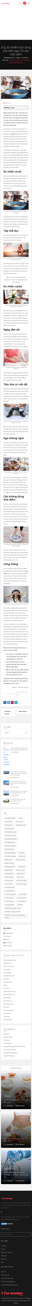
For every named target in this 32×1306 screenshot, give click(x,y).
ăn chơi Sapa (22, 894)
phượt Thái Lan (20, 870)
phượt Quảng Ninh (10, 866)
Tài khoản (6, 1040)
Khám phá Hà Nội (21, 825)
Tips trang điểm (8, 1010)
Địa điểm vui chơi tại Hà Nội (12, 911)
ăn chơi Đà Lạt (22, 901)
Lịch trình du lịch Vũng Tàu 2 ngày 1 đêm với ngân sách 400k (18, 783)
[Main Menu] (29, 3)
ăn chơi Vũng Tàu (9, 901)
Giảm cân (8, 103)
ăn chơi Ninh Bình (9, 887)
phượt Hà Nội (8, 859)
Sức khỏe (8, 946)
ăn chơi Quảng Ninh (10, 894)
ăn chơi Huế (20, 877)
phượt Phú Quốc (9, 863)
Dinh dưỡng (7, 973)
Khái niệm (6, 988)
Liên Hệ (3, 1272)
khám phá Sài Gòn (10, 842)
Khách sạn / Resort (6, 1252)
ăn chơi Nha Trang (21, 884)
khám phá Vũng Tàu (10, 846)
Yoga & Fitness (7, 1020)
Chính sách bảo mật (9, 1049)
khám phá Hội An (9, 828)
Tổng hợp (6, 1016)
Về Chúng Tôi (7, 1043)
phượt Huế (22, 856)
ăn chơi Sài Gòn (9, 898)
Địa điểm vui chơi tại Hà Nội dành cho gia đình (15, 916)
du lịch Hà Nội (8, 821)
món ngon (21, 853)
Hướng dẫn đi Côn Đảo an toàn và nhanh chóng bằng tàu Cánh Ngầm (18, 773)
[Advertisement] (16, 23)
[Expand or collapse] (27, 107)
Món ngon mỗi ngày (10, 856)
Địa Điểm (6, 1034)
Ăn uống (9, 933)
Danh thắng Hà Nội (10, 818)
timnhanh (10, 1106)
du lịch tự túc (19, 821)
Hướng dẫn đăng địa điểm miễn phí (14, 1046)
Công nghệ (6, 969)
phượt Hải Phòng (20, 859)
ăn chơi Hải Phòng (21, 880)
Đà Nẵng (20, 904)
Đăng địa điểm (7, 1037)
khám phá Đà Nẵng (10, 853)
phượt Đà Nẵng (9, 877)
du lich (20, 818)
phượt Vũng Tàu (9, 873)
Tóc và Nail (6, 1013)
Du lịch (8, 936)
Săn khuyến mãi (8, 1004)
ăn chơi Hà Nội (9, 880)
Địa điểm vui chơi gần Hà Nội (12, 908)
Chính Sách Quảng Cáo (10, 1053)
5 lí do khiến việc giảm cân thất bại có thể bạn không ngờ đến (16, 1174)
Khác (7, 939)
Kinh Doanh (7, 998)
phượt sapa (22, 866)
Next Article (23, 711)
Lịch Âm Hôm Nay (8, 1056)
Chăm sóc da (7, 963)
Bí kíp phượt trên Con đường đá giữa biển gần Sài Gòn (18, 792)
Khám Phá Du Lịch (9, 994)
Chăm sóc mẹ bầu (8, 966)
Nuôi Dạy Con (7, 1001)
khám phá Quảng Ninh (11, 839)
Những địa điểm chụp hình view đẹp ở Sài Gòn (18, 800)
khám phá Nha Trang (10, 832)
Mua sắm (8, 943)
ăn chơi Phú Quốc (9, 891)
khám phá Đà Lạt (9, 849)
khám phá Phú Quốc (10, 835)
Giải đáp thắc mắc (8, 976)
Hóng (5, 985)
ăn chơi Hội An (9, 884)
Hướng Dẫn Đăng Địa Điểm (9, 1285)
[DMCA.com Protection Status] (7, 1224)
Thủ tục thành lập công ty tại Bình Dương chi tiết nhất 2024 (19, 748)
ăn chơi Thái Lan (21, 898)
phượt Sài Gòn (9, 870)
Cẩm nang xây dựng (9, 960)
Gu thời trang (7, 982)
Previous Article (7, 712)
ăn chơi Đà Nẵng (9, 904)
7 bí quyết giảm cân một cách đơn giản (15, 1101)
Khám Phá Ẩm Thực (9, 991)
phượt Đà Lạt (21, 873)
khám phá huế (8, 825)
